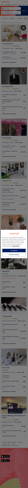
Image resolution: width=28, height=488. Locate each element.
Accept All (14, 250)
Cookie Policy (15, 246)
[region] (14, 244)
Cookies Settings (14, 254)
